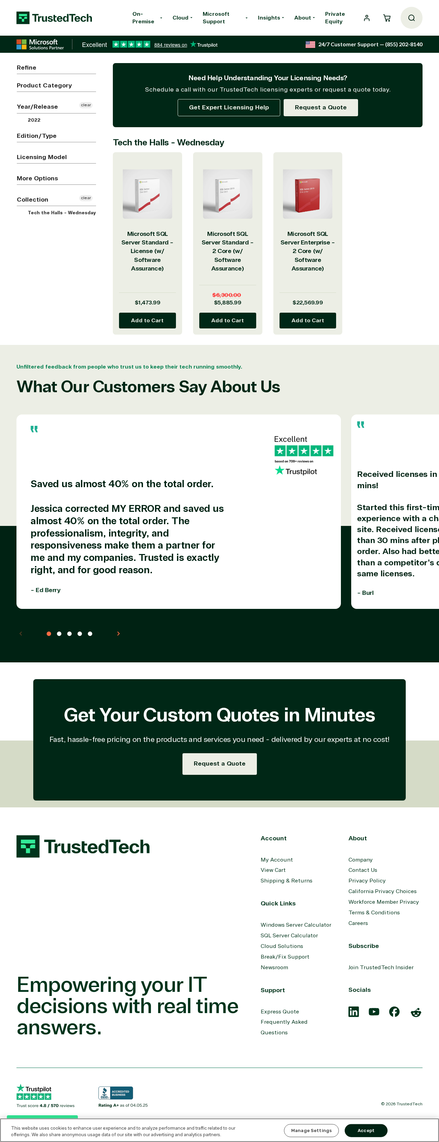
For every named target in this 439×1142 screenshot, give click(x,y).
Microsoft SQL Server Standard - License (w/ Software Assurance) (147, 251)
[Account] (366, 18)
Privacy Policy (367, 880)
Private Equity (335, 18)
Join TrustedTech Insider (381, 967)
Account (274, 838)
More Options (37, 178)
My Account (277, 859)
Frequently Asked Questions (284, 1027)
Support (273, 990)
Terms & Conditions (374, 912)
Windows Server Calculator (296, 925)
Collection (32, 199)
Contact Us (362, 870)
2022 (33, 120)
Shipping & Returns (286, 880)
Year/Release (37, 106)
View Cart (273, 870)
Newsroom (274, 967)
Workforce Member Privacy (383, 902)
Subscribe (363, 946)
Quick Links (278, 903)
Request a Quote (321, 107)
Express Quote (280, 1011)
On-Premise (143, 18)
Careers (358, 923)
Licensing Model (42, 157)
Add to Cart (147, 320)
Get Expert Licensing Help (229, 107)
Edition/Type (37, 136)
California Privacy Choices (382, 891)
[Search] (412, 18)
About (302, 17)
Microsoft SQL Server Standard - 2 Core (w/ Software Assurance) (228, 251)
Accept (366, 1130)
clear (86, 105)
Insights (269, 17)
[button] (386, 18)
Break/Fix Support (285, 956)
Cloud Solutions (282, 946)
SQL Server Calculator (289, 935)
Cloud (181, 17)
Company (360, 859)
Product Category (44, 85)
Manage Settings (311, 1130)
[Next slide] (118, 633)
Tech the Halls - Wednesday (61, 213)
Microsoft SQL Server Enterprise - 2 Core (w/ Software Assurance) (308, 251)
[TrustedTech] (54, 18)
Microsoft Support (216, 18)
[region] (219, 1130)
